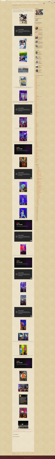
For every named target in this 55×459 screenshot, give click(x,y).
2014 (36, 213)
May (37, 201)
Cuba (35, 94)
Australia (36, 79)
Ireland (36, 116)
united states (24, 431)
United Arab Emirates (37, 158)
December (38, 167)
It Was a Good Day (38, 191)
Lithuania (36, 124)
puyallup (21, 431)
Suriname (36, 151)
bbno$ (14, 431)
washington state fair (29, 431)
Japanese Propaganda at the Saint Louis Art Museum (40, 28)
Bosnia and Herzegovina (37, 85)
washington (26, 431)
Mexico (36, 128)
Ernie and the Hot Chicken (38, 170)
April (37, 202)
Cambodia (36, 88)
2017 (36, 210)
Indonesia (36, 115)
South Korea (36, 147)
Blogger (30, 457)
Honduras (36, 111)
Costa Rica (36, 92)
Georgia (36, 105)
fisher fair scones (17, 431)
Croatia (36, 93)
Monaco (36, 129)
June (37, 200)
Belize (36, 84)
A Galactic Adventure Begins (39, 174)
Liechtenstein (36, 123)
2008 (36, 218)
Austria (36, 80)
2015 (36, 212)
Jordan (36, 120)
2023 (36, 166)
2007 (36, 219)
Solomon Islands (37, 146)
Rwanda (36, 141)
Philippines (36, 138)
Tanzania (36, 154)
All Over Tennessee (40, 65)
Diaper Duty (37, 180)
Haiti (35, 110)
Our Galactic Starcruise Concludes (38, 171)
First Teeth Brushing (38, 197)
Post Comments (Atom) (17, 454)
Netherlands (36, 132)
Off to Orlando (37, 177)
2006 (36, 220)
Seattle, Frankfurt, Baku (40, 45)
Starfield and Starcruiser (38, 181)
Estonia (36, 101)
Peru (35, 137)
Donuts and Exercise (38, 193)
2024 (36, 165)
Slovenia (36, 145)
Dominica (36, 98)
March (37, 203)
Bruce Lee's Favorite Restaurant (40, 41)
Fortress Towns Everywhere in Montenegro (40, 70)
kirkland (20, 431)
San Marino (36, 142)
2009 (36, 217)
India (35, 114)
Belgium (36, 83)
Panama (36, 136)
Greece (36, 107)
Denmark (36, 97)
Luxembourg (36, 125)
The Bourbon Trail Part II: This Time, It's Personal (40, 32)
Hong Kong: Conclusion (40, 36)
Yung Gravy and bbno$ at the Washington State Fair (39, 178)
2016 (36, 211)
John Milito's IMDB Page (37, 24)
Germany (36, 106)
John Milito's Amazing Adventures (25, 3)
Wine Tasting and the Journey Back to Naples (39, 187)
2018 (36, 209)
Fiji (35, 102)
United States (36, 160)
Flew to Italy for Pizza (38, 190)
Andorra (36, 76)
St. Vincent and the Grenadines (38, 150)
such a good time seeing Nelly (18, 11)
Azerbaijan (36, 81)
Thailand (36, 155)
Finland (36, 103)
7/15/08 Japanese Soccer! (40, 51)
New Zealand (36, 133)
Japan (36, 119)
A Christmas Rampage (39, 56)
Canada (36, 89)
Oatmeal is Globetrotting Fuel (39, 192)
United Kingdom (36, 159)
